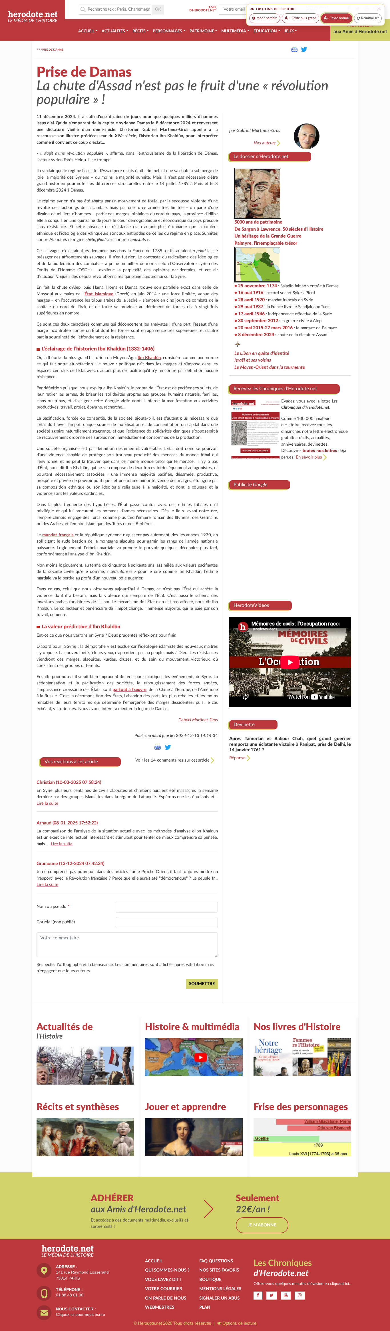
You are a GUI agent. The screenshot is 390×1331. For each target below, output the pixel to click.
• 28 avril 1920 (249, 300)
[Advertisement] (290, 543)
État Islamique (99, 294)
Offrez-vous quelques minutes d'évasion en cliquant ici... (302, 1284)
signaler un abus (219, 1298)
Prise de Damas (52, 49)
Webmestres (159, 1307)
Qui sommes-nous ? (167, 1270)
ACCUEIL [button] (86, 31)
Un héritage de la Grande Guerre (267, 236)
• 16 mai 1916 (248, 292)
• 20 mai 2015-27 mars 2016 (263, 328)
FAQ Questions (216, 1261)
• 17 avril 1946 (249, 314)
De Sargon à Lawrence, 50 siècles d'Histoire (278, 229)
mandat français (58, 535)
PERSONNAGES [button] (167, 31)
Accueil (154, 1261)
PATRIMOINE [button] (202, 31)
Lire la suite (47, 803)
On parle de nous (165, 1298)
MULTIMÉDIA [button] (233, 31)
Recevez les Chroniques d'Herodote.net (275, 388)
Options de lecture (238, 1323)
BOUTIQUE (210, 1280)
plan (204, 1307)
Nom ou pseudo (53, 906)
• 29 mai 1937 (248, 306)
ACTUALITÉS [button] (113, 31)
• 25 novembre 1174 (255, 286)
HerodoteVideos (251, 605)
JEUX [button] (289, 31)
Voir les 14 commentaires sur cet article (173, 760)
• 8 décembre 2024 (254, 334)
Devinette (244, 724)
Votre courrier (163, 1289)
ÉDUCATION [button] (265, 31)
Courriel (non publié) (56, 922)
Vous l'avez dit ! (163, 1280)
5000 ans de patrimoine (258, 222)
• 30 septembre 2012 (256, 320)
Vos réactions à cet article (71, 761)
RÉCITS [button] (139, 31)
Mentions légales (220, 1289)
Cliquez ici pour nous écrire (80, 1314)
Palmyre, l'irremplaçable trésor (265, 243)
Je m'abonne (262, 1225)
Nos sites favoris (219, 1270)
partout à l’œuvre (129, 690)
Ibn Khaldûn (149, 358)
